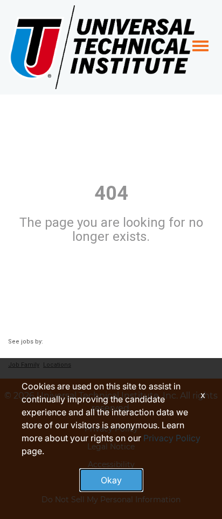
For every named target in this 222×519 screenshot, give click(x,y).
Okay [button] (111, 480)
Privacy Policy (171, 438)
